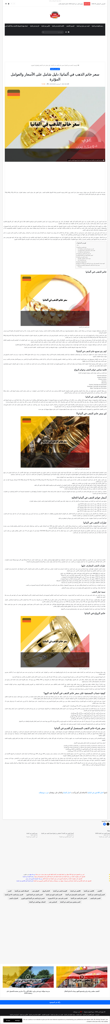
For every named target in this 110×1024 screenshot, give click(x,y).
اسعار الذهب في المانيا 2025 (102, 833)
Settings (17, 1020)
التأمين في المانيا (46, 26)
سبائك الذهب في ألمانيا (21, 891)
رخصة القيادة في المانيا (97, 26)
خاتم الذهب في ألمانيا (81, 247)
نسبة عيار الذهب (83, 260)
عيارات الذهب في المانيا (82, 257)
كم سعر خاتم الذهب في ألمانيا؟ (84, 253)
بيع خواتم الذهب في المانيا (85, 252)
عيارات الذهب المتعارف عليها (85, 258)
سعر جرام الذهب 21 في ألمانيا (13, 894)
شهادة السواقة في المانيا (52, 347)
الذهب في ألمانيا (88, 891)
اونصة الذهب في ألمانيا (59, 891)
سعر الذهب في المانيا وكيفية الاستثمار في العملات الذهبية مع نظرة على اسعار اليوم (80, 724)
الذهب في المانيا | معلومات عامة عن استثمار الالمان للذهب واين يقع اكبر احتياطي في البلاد (80, 518)
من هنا (33, 874)
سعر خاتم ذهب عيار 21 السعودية (57, 898)
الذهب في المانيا (69, 65)
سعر (9, 891)
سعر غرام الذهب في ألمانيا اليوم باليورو (32, 898)
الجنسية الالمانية (70, 26)
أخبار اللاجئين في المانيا (22, 881)
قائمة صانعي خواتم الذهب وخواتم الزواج (87, 250)
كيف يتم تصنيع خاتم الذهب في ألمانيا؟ (86, 249)
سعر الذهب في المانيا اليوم (34, 894)
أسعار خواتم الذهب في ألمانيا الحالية (85, 255)
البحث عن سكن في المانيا (83, 26)
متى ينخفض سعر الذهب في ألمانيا (69, 902)
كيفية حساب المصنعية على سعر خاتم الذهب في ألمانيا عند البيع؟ (91, 263)
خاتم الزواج (46, 891)
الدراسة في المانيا (34, 26)
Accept (8, 1020)
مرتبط (80, 266)
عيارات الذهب (13, 898)
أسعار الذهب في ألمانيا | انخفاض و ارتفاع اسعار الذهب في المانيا (85, 689)
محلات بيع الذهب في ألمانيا (37, 902)
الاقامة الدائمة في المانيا (58, 26)
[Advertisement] (55, 48)
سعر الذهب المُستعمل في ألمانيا (74, 894)
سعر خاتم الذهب (95, 898)
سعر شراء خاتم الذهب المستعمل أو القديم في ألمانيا (88, 265)
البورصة (56, 406)
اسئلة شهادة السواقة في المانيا (55, 0)
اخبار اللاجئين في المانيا (95, 792)
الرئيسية (76, 65)
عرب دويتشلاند (76, 1012)
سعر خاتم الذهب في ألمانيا (78, 898)
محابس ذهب (52, 902)
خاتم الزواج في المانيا (82, 261)
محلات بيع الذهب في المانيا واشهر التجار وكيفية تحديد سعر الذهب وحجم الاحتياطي (83, 392)
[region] (55, 1020)
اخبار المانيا (67, 792)
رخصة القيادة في (28, 876)
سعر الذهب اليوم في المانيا (53, 894)
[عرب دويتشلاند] (55, 15)
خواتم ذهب (35, 891)
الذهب (45, 239)
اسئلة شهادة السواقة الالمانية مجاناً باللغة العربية (16, 26)
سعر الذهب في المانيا (32, 833)
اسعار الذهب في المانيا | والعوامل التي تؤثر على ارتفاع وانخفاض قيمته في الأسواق (80, 609)
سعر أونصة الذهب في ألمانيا (96, 894)
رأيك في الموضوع (55, 1002)
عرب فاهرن (28, 874)
